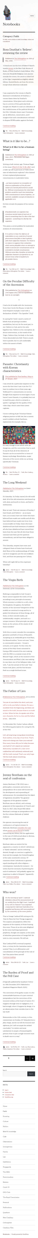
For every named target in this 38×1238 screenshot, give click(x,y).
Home (5, 1106)
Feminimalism (8, 1177)
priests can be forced (15, 830)
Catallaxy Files (8, 1227)
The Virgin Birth (13, 580)
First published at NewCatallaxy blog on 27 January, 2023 (19, 377)
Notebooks (11, 24)
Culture (5, 1121)
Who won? (9, 892)
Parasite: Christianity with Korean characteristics (16, 367)
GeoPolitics (7, 1162)
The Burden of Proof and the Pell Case (18, 974)
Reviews (5, 474)
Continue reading (9, 125)
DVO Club (6, 1192)
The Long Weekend (14, 482)
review (10, 68)
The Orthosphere (20, 58)
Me (7, 131)
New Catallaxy (29, 472)
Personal (6, 1202)
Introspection (7, 1146)
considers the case (24, 828)
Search (5, 1070)
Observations (6, 271)
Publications (7, 1207)
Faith (4, 133)
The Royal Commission (11, 1197)
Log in (6, 1090)
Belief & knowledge (27, 131)
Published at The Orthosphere (13, 488)
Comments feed (9, 1095)
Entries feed (8, 1092)
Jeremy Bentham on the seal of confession (17, 777)
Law (7, 884)
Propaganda (7, 1167)
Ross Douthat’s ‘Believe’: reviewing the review (18, 51)
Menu (32, 16)
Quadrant (10, 1049)
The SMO (6, 1172)
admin (7, 570)
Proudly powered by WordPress (20, 1234)
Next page (32, 1060)
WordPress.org (9, 1097)
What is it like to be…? (16, 141)
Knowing (6, 1116)
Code (4, 1136)
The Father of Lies (14, 691)
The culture (21, 271)
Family (5, 1151)
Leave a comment (20, 133)
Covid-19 (6, 1187)
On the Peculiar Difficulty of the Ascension (18, 283)
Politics (11, 884)
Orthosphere (9, 133)
